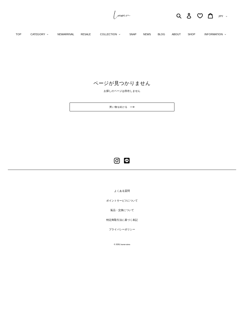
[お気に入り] (200, 16)
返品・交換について (122, 210)
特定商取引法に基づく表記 (122, 219)
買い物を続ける (118, 107)
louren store (125, 244)
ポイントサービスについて (122, 200)
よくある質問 (122, 190)
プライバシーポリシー (122, 229)
